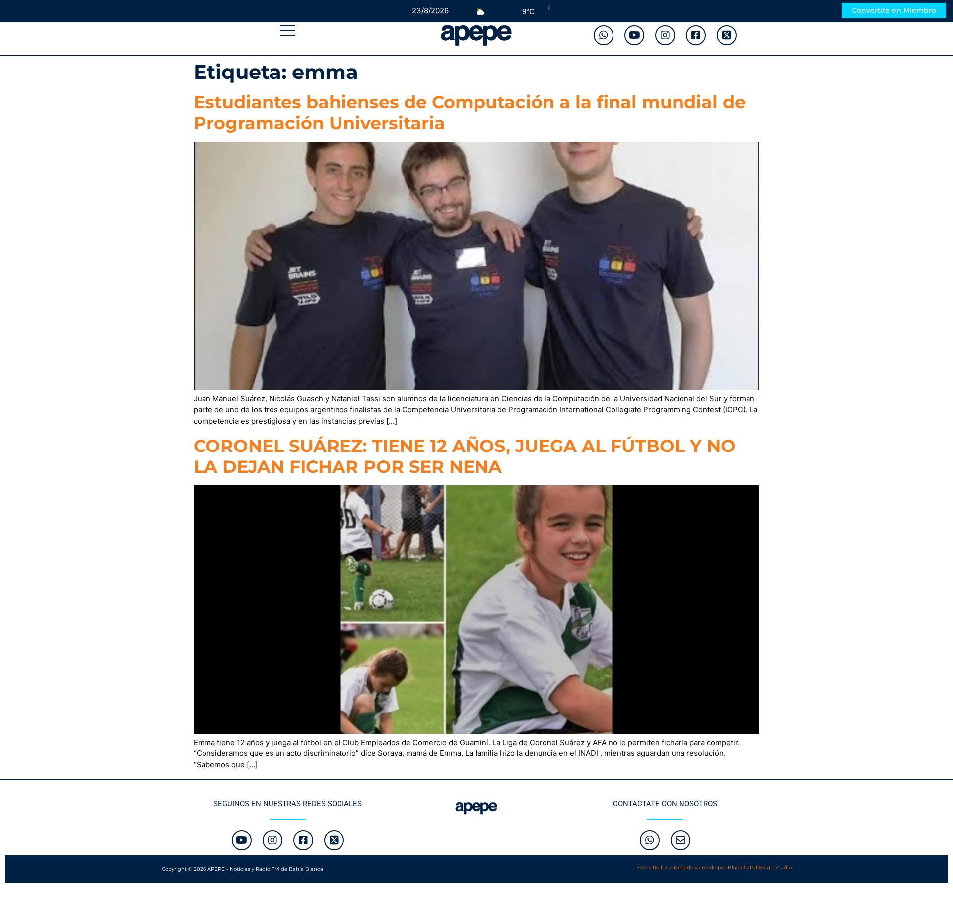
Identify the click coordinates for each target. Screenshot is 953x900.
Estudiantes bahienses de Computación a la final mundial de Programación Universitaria (470, 112)
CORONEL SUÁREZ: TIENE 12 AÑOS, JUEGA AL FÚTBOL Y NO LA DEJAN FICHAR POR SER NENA (465, 456)
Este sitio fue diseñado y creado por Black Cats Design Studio (714, 867)
